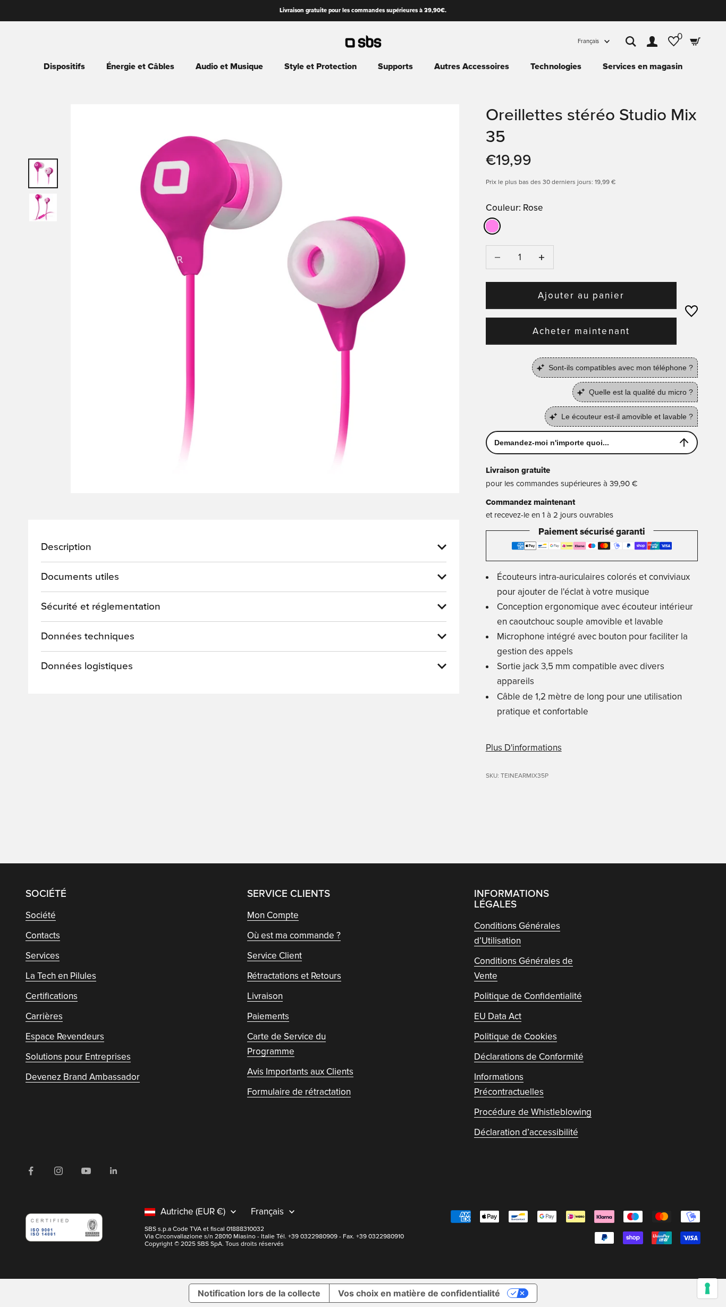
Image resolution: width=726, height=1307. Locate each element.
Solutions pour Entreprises (78, 1056)
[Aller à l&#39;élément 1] (43, 173)
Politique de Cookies (515, 1036)
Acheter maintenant (581, 331)
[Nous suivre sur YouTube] (86, 1171)
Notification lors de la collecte (259, 1293)
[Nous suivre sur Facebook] (31, 1171)
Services (43, 955)
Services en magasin (642, 66)
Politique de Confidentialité (528, 996)
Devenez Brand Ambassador (83, 1077)
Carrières (44, 1016)
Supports (395, 66)
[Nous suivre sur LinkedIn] (113, 1171)
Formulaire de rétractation (299, 1091)
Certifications (52, 996)
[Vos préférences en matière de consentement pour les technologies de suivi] (707, 1288)
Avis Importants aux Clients (300, 1071)
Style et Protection (320, 66)
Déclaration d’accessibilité (526, 1132)
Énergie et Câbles (140, 66)
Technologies (555, 66)
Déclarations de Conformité (529, 1056)
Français (588, 41)
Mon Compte (273, 915)
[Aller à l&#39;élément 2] (43, 207)
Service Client (274, 955)
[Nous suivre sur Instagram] (58, 1171)
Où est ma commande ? (294, 935)
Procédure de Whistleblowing (533, 1112)
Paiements (268, 1016)
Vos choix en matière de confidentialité (419, 1293)
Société (41, 915)
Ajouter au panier (581, 295)
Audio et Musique (229, 66)
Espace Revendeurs (65, 1036)
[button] (691, 311)
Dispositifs (64, 66)
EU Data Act (497, 1016)
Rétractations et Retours (294, 975)
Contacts (43, 935)
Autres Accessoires (471, 66)
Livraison (265, 996)
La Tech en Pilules (61, 975)
